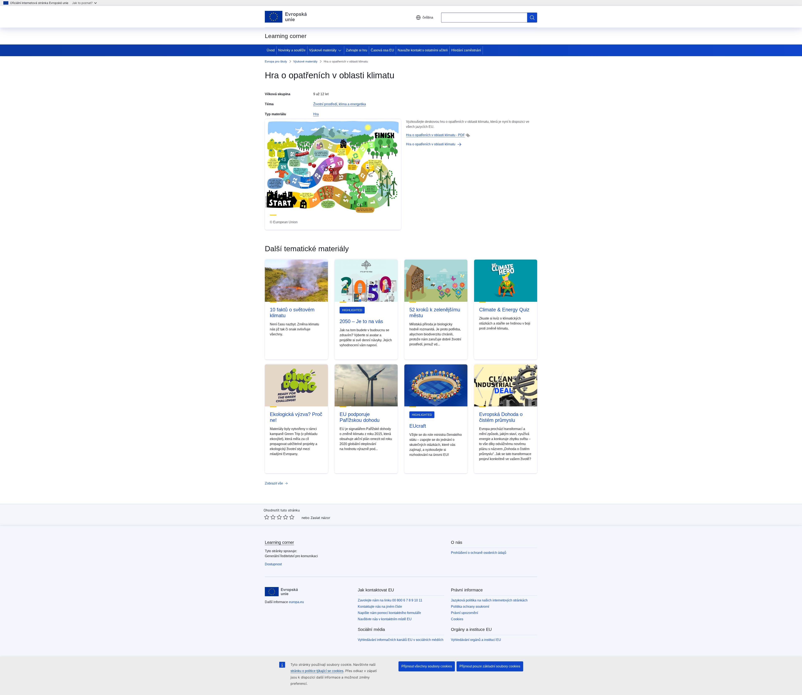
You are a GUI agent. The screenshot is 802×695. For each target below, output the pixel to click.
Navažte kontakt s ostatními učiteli (423, 50)
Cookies (457, 619)
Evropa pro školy (276, 61)
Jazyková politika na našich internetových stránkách (489, 600)
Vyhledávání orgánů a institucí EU (476, 640)
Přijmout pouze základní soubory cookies (489, 666)
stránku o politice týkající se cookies (317, 671)
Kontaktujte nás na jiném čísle (380, 606)
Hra (316, 114)
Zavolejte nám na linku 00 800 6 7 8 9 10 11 (390, 600)
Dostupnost (273, 564)
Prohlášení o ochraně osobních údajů (478, 552)
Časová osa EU (382, 50)
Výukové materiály (322, 50)
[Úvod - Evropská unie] (286, 17)
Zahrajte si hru (356, 50)
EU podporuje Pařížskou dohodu (359, 417)
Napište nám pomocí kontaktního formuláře (389, 613)
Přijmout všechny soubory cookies (426, 666)
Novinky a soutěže (292, 50)
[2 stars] (270, 517)
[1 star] (267, 517)
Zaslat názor (320, 518)
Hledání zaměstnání (466, 50)
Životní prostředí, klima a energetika (339, 104)
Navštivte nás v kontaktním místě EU (385, 619)
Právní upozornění (464, 613)
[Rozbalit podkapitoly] (340, 50)
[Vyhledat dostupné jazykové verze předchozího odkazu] (468, 135)
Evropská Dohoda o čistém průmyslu (501, 417)
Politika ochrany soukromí (470, 606)
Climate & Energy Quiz (504, 309)
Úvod (271, 50)
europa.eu (296, 602)
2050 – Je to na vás (361, 321)
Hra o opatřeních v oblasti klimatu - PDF (435, 135)
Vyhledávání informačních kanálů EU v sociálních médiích (400, 640)
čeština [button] (428, 17)
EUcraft (417, 426)
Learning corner (279, 542)
